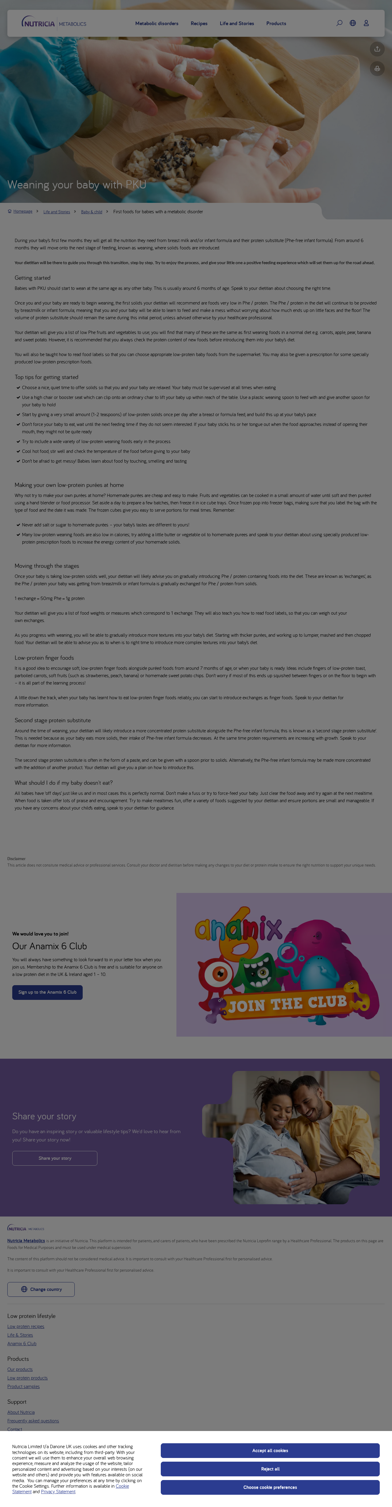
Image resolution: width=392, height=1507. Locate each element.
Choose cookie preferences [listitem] (270, 1487)
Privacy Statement (58, 1491)
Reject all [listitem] (270, 1469)
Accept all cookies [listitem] (270, 1450)
